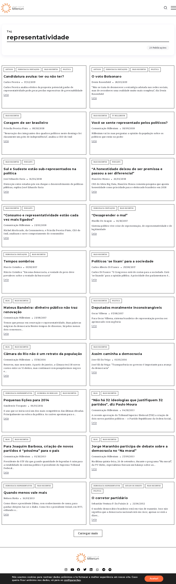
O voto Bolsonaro (106, 76)
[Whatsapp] (97, 569)
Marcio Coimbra (13, 267)
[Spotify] (110, 569)
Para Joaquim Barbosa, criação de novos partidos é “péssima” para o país (38, 449)
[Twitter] (85, 569)
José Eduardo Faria (14, 179)
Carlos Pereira (12, 82)
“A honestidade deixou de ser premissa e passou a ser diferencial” (127, 171)
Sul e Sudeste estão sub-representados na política (40, 171)
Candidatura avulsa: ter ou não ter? (34, 76)
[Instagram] (66, 569)
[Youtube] (72, 569)
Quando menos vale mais (25, 493)
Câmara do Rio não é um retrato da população (43, 354)
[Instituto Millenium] (13, 7)
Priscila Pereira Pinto (16, 128)
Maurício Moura (100, 179)
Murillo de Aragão (102, 221)
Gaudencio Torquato (15, 405)
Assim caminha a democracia (117, 354)
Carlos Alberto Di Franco (105, 267)
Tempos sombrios (19, 261)
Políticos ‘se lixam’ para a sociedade (123, 261)
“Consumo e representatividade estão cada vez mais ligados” (41, 217)
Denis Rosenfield (101, 82)
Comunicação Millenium (105, 128)
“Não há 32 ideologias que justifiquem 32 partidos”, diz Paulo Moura (127, 402)
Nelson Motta (11, 498)
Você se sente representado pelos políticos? (130, 123)
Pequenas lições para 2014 (26, 400)
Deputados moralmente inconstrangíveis (127, 308)
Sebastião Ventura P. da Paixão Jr (110, 503)
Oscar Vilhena (99, 313)
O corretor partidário (110, 498)
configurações (72, 580)
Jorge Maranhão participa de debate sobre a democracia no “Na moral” (130, 449)
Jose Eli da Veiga (101, 359)
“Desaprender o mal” (110, 215)
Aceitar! (154, 578)
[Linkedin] (91, 569)
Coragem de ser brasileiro (26, 123)
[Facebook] (78, 569)
